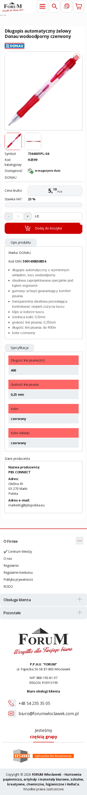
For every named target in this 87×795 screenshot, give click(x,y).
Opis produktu (21, 242)
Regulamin (11, 565)
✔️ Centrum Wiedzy (17, 551)
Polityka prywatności (18, 579)
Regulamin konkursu (18, 572)
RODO (8, 586)
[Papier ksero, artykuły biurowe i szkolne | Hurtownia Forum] (13, 6)
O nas (7, 558)
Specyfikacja (19, 347)
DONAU (25, 252)
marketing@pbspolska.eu (26, 505)
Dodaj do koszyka (58, 227)
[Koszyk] (78, 6)
